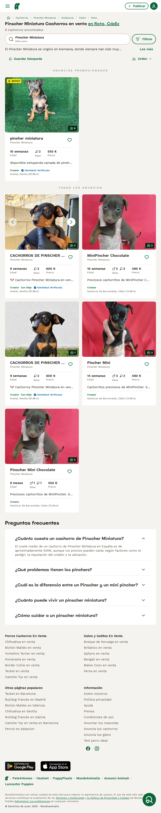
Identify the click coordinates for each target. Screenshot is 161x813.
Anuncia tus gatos (97, 735)
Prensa (89, 711)
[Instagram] (97, 748)
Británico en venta (98, 648)
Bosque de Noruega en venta (106, 642)
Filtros (147, 39)
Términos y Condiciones (70, 797)
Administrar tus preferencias (32, 801)
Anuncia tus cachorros (101, 729)
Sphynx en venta (96, 653)
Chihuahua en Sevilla (21, 711)
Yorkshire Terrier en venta (24, 653)
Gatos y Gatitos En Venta (103, 636)
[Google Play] (20, 766)
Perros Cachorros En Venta (26, 636)
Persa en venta (95, 671)
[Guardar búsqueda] (149, 799)
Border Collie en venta (22, 665)
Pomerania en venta (20, 659)
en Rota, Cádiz (103, 23)
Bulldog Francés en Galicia (25, 717)
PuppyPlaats (62, 778)
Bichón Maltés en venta (23, 648)
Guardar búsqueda (28, 59)
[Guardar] (69, 140)
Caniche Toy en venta (21, 677)
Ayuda (88, 705)
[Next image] (71, 222)
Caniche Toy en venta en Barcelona (31, 723)
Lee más (146, 49)
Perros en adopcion (19, 729)
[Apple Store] (55, 766)
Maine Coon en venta (100, 665)
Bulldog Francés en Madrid (25, 699)
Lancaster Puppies (19, 784)
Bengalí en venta (96, 659)
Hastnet (42, 778)
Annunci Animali (116, 778)
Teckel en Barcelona (20, 694)
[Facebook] (88, 748)
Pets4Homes (22, 778)
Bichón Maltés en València (25, 705)
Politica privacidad (97, 699)
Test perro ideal (96, 740)
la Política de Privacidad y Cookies (107, 797)
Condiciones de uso (99, 717)
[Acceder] (154, 6)
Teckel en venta (17, 671)
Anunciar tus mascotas (101, 723)
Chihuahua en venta (20, 642)
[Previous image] (12, 222)
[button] (42, 222)
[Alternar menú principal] (7, 6)
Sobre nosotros (95, 694)
